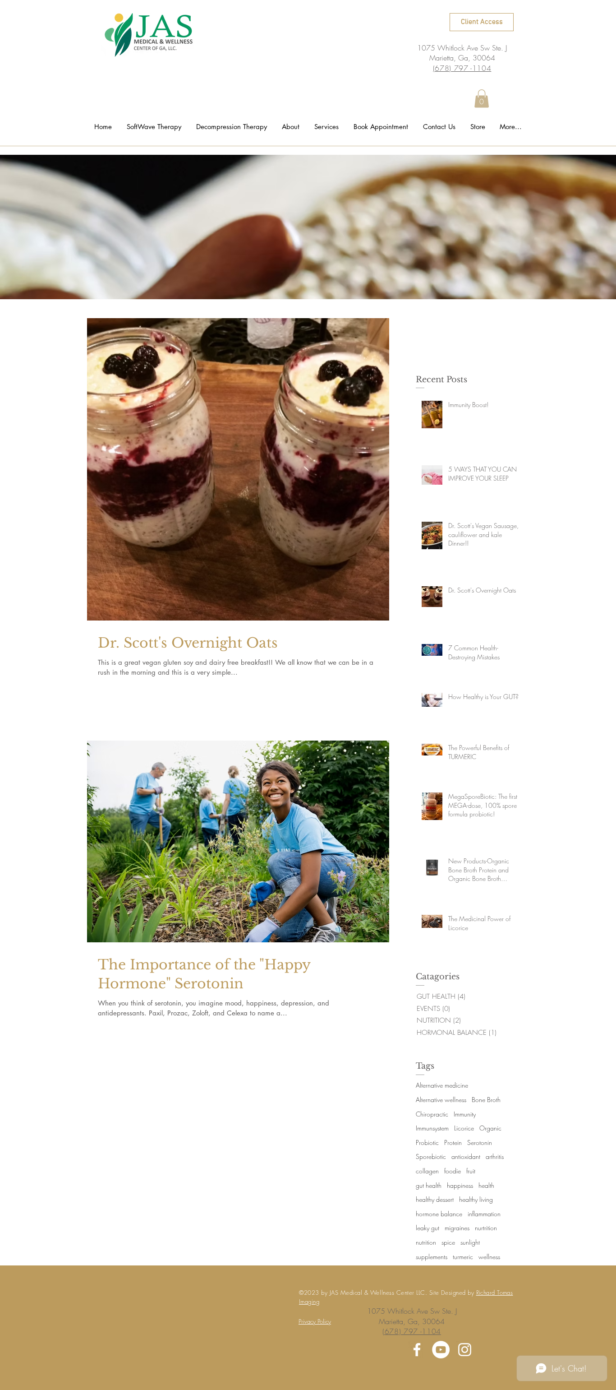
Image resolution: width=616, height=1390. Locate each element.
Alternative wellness (441, 1099)
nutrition (426, 1242)
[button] (481, 98)
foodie (452, 1171)
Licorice (464, 1128)
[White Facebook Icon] (417, 1349)
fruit (470, 1171)
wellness (489, 1256)
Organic (490, 1128)
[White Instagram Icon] (464, 1349)
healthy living (476, 1199)
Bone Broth (486, 1099)
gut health (428, 1185)
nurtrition (486, 1227)
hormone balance (439, 1213)
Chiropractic (432, 1114)
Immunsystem (432, 1128)
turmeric (463, 1256)
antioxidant (465, 1156)
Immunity (465, 1114)
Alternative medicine (442, 1085)
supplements (431, 1256)
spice (448, 1242)
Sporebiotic (431, 1156)
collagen (427, 1171)
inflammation (484, 1213)
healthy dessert (435, 1199)
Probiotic (427, 1142)
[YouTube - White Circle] (441, 1349)
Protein (453, 1142)
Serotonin (479, 1142)
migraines (457, 1227)
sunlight (470, 1242)
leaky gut (427, 1227)
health (486, 1185)
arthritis (495, 1156)
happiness (460, 1185)
